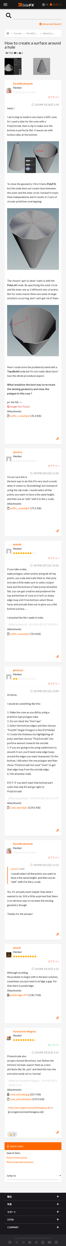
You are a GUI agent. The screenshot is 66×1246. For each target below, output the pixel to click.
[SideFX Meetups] (36, 1242)
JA (46, 4)
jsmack (17, 947)
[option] (19, 66)
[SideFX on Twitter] (16, 1242)
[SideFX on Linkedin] (56, 1242)
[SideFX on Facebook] (10, 1242)
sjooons (17, 452)
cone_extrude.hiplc (20, 1099)
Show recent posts (17, 1157)
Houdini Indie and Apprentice (32, 33)
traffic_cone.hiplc (20, 415)
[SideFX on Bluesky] (29, 1242)
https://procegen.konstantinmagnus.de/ (29, 1107)
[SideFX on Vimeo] (42, 1242)
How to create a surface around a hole (49, 33)
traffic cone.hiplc (19, 633)
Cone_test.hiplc (18, 807)
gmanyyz (18, 670)
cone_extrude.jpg (19, 1094)
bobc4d (17, 544)
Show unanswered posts (20, 1161)
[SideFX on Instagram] (23, 1242)
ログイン (57, 4)
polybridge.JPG (19, 995)
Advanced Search (51, 23)
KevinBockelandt (23, 83)
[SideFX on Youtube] (49, 1242)
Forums (18, 33)
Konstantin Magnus (24, 1031)
